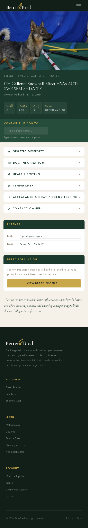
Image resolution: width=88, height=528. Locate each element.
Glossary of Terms (16, 445)
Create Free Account (17, 489)
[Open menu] (78, 6)
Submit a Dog (13, 401)
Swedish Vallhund (31, 76)
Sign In (10, 483)
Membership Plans (16, 476)
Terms (79, 518)
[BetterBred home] (19, 5)
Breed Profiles (13, 387)
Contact (10, 496)
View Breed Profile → (44, 283)
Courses (10, 432)
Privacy (69, 518)
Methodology (13, 425)
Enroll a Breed (13, 438)
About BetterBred (15, 452)
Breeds (9, 76)
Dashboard (12, 394)
